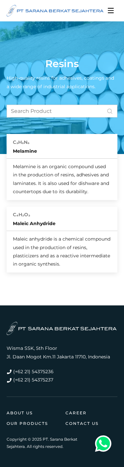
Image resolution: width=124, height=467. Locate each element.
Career (76, 412)
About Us (20, 412)
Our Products (27, 423)
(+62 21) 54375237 (33, 380)
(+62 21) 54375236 (33, 372)
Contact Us (82, 423)
